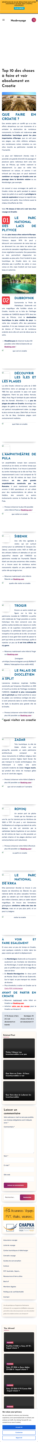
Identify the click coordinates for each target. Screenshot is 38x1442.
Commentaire (9, 1127)
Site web (7, 1175)
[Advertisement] (19, 48)
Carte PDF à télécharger (13, 988)
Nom (6, 1156)
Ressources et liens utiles (12, 1276)
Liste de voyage (9, 1245)
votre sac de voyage (21, 1006)
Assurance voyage (10, 1240)
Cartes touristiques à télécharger (15, 1250)
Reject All (19, 1438)
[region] (19, 1425)
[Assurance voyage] (19, 1219)
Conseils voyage (9, 1256)
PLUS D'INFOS (19, 8)
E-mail (7, 1165)
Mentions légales (9, 1287)
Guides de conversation (12, 1261)
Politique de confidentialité (13, 1292)
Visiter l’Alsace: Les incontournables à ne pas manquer (16, 1054)
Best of (6, 1281)
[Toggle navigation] (3, 20)
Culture (6, 1266)
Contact (6, 1297)
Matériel (10, 1342)
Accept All (19, 1427)
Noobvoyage (18, 20)
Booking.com (9, 347)
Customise (19, 1432)
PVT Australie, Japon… (11, 1271)
